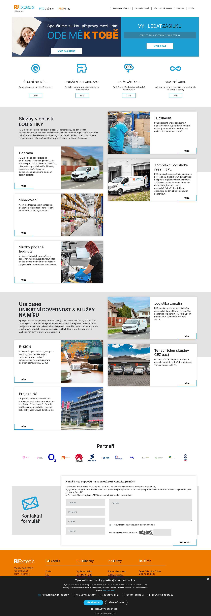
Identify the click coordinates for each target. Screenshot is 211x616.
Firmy (64, 8)
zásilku (160, 26)
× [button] (208, 579)
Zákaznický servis (163, 8)
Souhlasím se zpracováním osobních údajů (134, 524)
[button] (105, 609)
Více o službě (66, 51)
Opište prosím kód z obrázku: (123, 532)
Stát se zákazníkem (117, 571)
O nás (191, 8)
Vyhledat (160, 46)
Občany (46, 8)
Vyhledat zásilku (121, 8)
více (24, 185)
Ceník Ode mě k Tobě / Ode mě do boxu (150, 572)
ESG (47, 575)
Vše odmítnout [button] (116, 602)
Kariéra (180, 8)
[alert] (105, 596)
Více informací (109, 590)
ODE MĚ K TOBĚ (142, 8)
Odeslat (185, 542)
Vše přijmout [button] (93, 602)
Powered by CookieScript (105, 614)
